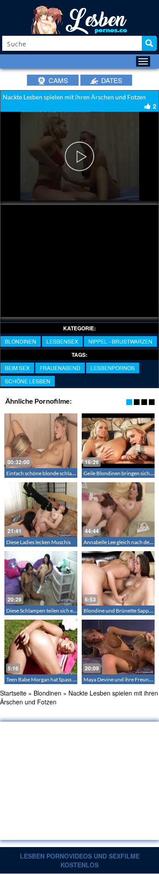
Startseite (13, 693)
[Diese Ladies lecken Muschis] (40, 509)
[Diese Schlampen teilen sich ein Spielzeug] (40, 578)
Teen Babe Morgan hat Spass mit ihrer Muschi (58, 679)
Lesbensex (62, 341)
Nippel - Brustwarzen (120, 341)
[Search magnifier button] (149, 43)
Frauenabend (60, 367)
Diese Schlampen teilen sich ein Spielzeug (53, 610)
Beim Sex (17, 367)
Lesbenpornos (113, 367)
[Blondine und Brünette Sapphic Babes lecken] (118, 578)
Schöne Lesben (27, 381)
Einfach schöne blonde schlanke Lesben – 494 (58, 473)
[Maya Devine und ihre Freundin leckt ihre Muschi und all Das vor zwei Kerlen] (118, 647)
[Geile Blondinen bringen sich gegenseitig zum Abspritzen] (118, 440)
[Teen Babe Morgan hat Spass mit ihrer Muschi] (40, 647)
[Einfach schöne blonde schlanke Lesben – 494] (40, 440)
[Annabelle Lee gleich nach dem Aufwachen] (118, 509)
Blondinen (20, 341)
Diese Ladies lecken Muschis (38, 542)
